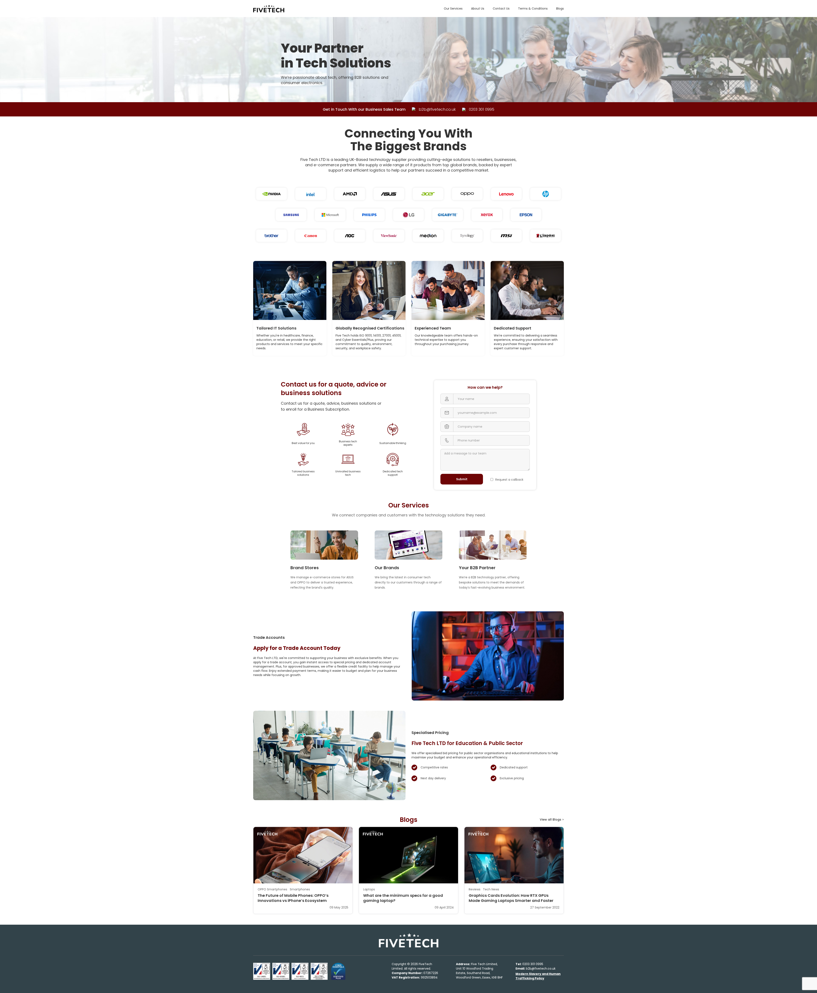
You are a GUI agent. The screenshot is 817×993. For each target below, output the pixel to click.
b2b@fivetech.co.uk (536, 968)
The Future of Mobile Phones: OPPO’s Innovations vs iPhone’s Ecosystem (293, 898)
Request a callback (509, 479)
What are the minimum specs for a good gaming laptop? (403, 898)
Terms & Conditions (533, 8)
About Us (477, 8)
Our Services (453, 8)
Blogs (560, 8)
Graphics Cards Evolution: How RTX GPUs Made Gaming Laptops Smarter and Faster (511, 898)
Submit (461, 479)
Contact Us (501, 8)
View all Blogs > (552, 819)
